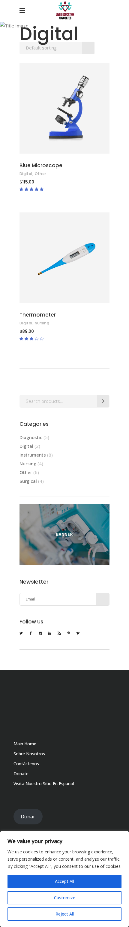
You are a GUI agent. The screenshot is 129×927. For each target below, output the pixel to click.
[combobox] (57, 48)
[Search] (103, 401)
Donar (28, 816)
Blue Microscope (41, 165)
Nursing (42, 323)
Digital (26, 173)
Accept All (64, 881)
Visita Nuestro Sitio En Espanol (44, 783)
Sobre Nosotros (29, 754)
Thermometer (38, 314)
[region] (64, 879)
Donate (21, 773)
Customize (64, 897)
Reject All (65, 914)
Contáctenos (26, 763)
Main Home (25, 744)
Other (40, 173)
